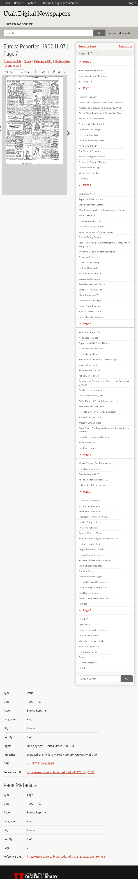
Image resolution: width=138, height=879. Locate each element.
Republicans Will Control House (94, 343)
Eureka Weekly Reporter (91, 70)
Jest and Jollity (85, 81)
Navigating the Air (88, 145)
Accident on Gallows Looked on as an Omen (100, 107)
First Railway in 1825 (89, 474)
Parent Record (12, 65)
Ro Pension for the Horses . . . (93, 479)
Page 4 (87, 185)
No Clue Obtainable (88, 267)
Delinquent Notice (88, 662)
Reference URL (43, 61)
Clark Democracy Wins (90, 295)
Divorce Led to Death (89, 278)
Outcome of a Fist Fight (90, 300)
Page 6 (87, 454)
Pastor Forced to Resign (90, 543)
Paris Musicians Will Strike (92, 284)
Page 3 (87, 88)
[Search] (99, 33)
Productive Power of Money (92, 162)
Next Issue (125, 46)
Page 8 (87, 610)
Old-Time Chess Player (90, 129)
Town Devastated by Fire (91, 395)
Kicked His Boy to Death (90, 348)
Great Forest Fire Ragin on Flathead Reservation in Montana (104, 430)
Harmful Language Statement (61, 3)
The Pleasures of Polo (89, 468)
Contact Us (33, 3)
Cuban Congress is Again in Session (96, 231)
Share (27, 61)
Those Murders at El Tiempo (93, 76)
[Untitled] (83, 178)
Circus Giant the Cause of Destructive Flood (100, 113)
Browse (18, 3)
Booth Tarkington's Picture (92, 156)
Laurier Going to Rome (90, 522)
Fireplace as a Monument (91, 118)
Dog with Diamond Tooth (91, 549)
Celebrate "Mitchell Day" (91, 289)
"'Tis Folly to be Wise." (89, 135)
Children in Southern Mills (91, 140)
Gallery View (62, 61)
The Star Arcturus (87, 571)
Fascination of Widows (90, 511)
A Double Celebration (89, 500)
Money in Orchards (88, 173)
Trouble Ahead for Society (92, 554)
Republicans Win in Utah (91, 199)
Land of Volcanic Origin (90, 576)
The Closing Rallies (88, 651)
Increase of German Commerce (94, 560)
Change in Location (88, 635)
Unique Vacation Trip (89, 167)
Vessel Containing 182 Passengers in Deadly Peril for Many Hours (105, 244)
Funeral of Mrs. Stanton (90, 311)
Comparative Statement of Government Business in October (104, 383)
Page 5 (87, 323)
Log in (132, 3)
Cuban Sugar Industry (89, 306)
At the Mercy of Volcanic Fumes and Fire (99, 400)
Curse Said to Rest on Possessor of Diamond (101, 102)
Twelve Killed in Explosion (91, 316)
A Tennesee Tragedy (89, 337)
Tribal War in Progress (90, 221)
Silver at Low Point (88, 364)
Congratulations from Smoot (93, 630)
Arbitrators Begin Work (90, 332)
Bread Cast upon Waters (91, 204)
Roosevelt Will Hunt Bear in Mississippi (98, 359)
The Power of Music (88, 527)
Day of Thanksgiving (89, 262)
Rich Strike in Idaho (88, 353)
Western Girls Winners (90, 422)
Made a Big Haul (87, 215)
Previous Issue (87, 46)
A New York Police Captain (92, 124)
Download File (12, 61)
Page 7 (87, 491)
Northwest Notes (87, 447)
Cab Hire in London (88, 592)
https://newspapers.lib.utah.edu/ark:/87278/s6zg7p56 (61, 772)
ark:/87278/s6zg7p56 (40, 763)
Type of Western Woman (91, 533)
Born (81, 657)
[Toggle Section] (79, 88)
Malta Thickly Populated (90, 565)
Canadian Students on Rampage (95, 437)
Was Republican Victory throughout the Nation (102, 210)
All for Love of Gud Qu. (90, 370)
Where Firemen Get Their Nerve (95, 463)
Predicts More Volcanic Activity (94, 516)
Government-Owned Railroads (94, 598)
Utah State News (87, 193)
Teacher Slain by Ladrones (92, 226)
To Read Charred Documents (93, 581)
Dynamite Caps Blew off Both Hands (97, 251)
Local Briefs (84, 624)
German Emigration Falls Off (93, 587)
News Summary (87, 442)
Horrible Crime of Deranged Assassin (97, 411)
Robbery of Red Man (89, 375)
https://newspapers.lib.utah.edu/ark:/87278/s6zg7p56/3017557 (67, 856)
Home (7, 3)
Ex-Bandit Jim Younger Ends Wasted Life (98, 538)
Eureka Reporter (18, 23)
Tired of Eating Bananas (91, 237)
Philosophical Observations (92, 485)
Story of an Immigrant (89, 505)
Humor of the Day (87, 96)
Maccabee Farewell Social (92, 641)
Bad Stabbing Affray (89, 646)
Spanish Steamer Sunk (90, 417)
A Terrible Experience (89, 257)
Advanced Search (119, 33)
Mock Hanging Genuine (90, 273)
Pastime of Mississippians (91, 406)
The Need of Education (90, 151)
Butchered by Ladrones (90, 390)
